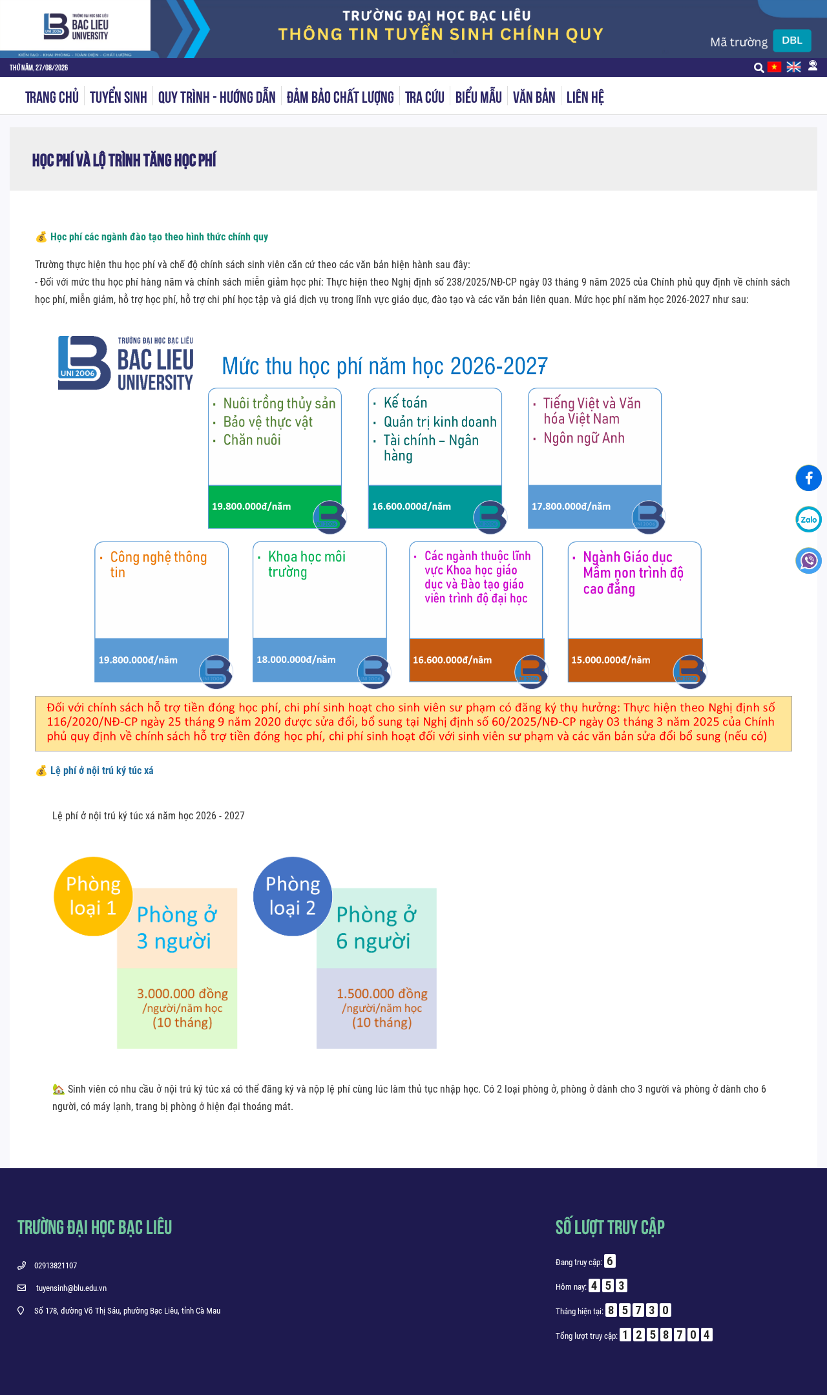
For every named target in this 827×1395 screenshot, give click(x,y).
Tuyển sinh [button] (118, 95)
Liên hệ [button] (585, 95)
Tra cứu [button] (425, 95)
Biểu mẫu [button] (478, 95)
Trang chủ (52, 95)
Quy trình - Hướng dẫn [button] (217, 95)
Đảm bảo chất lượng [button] (340, 95)
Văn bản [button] (534, 95)
